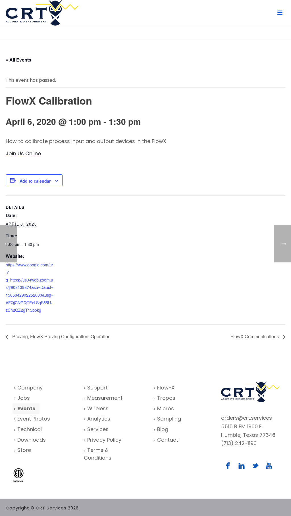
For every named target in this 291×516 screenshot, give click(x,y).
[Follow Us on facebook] (228, 466)
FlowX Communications (255, 336)
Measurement (104, 397)
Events (26, 408)
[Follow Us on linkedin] (241, 466)
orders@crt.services (246, 417)
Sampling (169, 418)
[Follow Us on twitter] (255, 466)
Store (24, 450)
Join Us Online (23, 153)
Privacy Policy (104, 439)
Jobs (23, 397)
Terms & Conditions (97, 453)
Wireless (98, 408)
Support (97, 387)
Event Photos (33, 418)
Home (261, 34)
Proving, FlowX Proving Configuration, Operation (61, 336)
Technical (29, 429)
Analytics (98, 418)
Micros (165, 408)
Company (30, 387)
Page (274, 34)
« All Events (18, 59)
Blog (162, 429)
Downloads (31, 439)
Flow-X (165, 387)
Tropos (166, 397)
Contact (167, 439)
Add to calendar (35, 181)
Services (98, 429)
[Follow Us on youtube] (268, 466)
